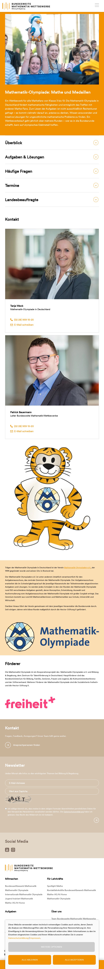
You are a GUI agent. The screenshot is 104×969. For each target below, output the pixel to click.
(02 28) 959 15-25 (24, 319)
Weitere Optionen (51, 947)
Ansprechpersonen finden (26, 745)
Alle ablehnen (30, 960)
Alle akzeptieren (74, 960)
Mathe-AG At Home (15, 903)
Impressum (35, 938)
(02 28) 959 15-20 (24, 426)
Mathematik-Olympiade (16, 890)
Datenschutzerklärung (74, 812)
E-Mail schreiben (23, 324)
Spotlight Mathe (55, 886)
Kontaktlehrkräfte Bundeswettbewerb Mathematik (71, 890)
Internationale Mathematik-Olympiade (23, 894)
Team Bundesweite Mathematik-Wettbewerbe (73, 918)
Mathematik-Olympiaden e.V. (77, 567)
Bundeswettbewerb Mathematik (20, 886)
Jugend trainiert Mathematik (19, 898)
